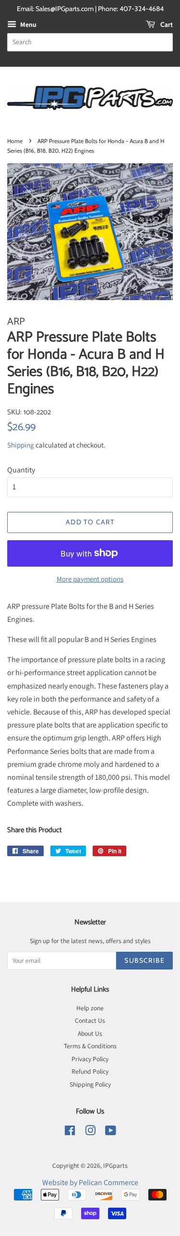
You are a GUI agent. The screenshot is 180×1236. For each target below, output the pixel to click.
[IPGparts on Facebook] (69, 1132)
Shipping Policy (90, 1084)
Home (15, 141)
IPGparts (115, 1165)
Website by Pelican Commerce (90, 1182)
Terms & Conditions (90, 1046)
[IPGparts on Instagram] (90, 1132)
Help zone (90, 1008)
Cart (166, 24)
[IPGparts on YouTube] (110, 1132)
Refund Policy (90, 1071)
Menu (27, 24)
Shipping (20, 444)
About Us (90, 1033)
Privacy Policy (90, 1058)
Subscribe (144, 960)
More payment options (90, 578)
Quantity (21, 470)
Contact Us (90, 1020)
